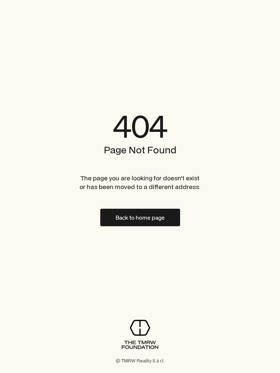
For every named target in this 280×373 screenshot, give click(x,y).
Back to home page (140, 217)
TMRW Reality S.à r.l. (142, 361)
